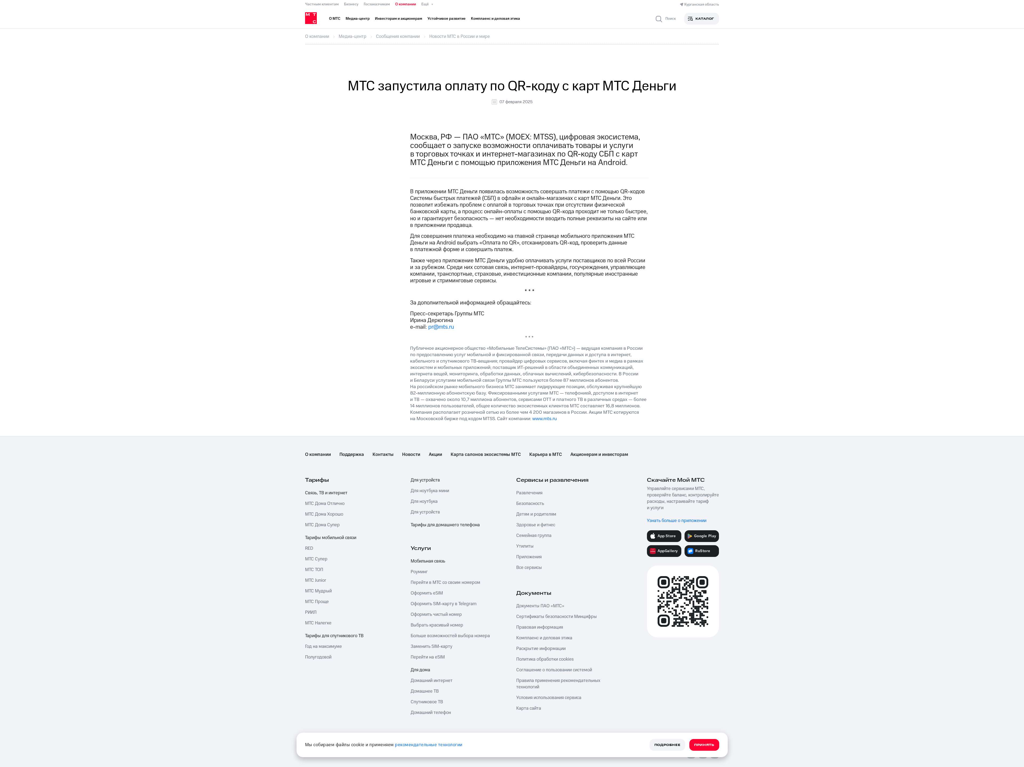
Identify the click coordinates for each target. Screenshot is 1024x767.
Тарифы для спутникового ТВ (334, 636)
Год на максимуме (323, 646)
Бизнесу (351, 4)
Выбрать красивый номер (437, 625)
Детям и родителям (536, 514)
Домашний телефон (431, 712)
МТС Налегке (318, 623)
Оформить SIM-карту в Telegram (444, 604)
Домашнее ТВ (425, 691)
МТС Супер (316, 559)
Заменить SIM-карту (431, 646)
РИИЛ (311, 612)
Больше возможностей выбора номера (450, 636)
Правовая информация (539, 627)
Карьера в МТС (545, 454)
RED (309, 548)
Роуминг (419, 572)
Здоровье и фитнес (535, 525)
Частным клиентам (322, 4)
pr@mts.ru (441, 327)
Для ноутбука (424, 501)
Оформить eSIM (427, 593)
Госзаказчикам (377, 4)
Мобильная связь (428, 561)
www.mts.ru (544, 418)
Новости (411, 454)
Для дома (420, 670)
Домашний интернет (432, 680)
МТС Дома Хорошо (324, 514)
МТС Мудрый (318, 591)
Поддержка (351, 454)
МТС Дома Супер (322, 525)
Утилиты (525, 546)
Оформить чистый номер (436, 614)
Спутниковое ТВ (427, 702)
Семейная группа (533, 535)
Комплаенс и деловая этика (544, 638)
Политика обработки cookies (545, 659)
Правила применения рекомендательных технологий (558, 683)
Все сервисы (529, 567)
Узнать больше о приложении (676, 520)
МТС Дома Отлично (325, 503)
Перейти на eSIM (428, 657)
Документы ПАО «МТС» (540, 606)
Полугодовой (318, 657)
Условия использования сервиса (548, 697)
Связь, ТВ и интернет (326, 493)
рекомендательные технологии (428, 745)
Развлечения (529, 493)
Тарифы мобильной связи (330, 538)
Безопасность (530, 503)
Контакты (383, 454)
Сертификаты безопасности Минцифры (556, 616)
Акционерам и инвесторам (599, 454)
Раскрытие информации (541, 648)
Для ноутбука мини (430, 491)
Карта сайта (528, 708)
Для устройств (425, 480)
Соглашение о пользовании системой (554, 670)
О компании (405, 4)
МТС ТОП (314, 570)
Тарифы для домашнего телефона (445, 525)
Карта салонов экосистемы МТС (486, 454)
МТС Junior (315, 580)
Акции (435, 454)
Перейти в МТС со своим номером (445, 582)
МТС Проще (317, 602)
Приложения (529, 557)
